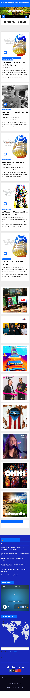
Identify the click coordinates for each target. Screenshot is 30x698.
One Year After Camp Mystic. (10, 575)
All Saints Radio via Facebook (12, 522)
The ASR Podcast (17, 57)
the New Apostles (13, 683)
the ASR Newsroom (7, 57)
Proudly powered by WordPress (10, 677)
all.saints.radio (15, 10)
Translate (14, 651)
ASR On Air (21, 683)
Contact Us (20, 687)
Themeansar (15, 679)
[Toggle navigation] (14, 16)
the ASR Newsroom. (11, 540)
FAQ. (2, 544)
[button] (23, 16)
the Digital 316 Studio (8, 59)
